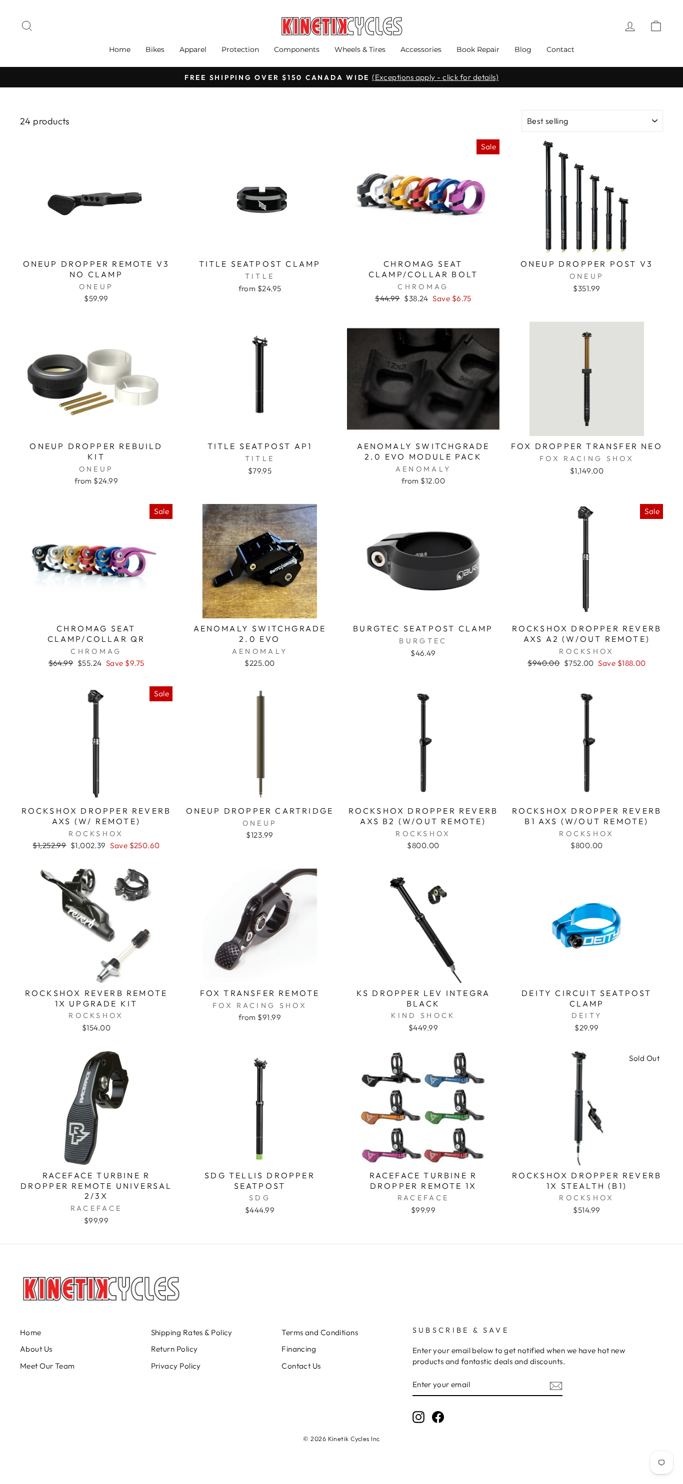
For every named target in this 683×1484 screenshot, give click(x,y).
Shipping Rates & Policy (191, 1332)
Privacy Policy (176, 1366)
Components (297, 49)
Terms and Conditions (320, 1332)
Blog (523, 49)
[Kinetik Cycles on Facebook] (438, 1417)
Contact (560, 49)
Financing (299, 1349)
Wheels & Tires (360, 49)
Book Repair (478, 49)
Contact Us (301, 1366)
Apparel (193, 49)
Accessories (421, 49)
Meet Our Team (47, 1366)
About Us (36, 1349)
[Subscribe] (556, 1385)
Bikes (155, 49)
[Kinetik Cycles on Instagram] (418, 1417)
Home (119, 49)
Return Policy (174, 1349)
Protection (240, 49)
